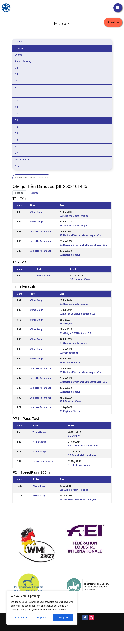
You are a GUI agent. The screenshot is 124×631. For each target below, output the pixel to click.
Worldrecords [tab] (22, 159)
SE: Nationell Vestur (80, 279)
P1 (16, 94)
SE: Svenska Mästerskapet (73, 215)
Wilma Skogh (36, 212)
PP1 (17, 114)
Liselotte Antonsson (41, 231)
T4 (16, 140)
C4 (16, 68)
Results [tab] (19, 193)
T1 (16, 120)
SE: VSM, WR (65, 323)
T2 (16, 127)
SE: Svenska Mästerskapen (73, 225)
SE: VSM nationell (68, 352)
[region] (42, 608)
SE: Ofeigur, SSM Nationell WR (75, 333)
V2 (16, 153)
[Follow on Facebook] (85, 617)
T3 (16, 133)
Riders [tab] (18, 41)
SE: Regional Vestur (69, 255)
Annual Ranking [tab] (23, 61)
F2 (16, 87)
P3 (16, 107)
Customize (21, 617)
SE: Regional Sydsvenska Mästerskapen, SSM (83, 245)
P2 (16, 100)
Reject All (42, 617)
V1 (16, 146)
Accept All (63, 617)
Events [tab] (18, 55)
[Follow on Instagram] (91, 617)
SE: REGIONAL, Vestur (70, 401)
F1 (16, 81)
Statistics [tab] (20, 166)
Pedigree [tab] (33, 193)
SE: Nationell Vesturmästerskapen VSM (80, 235)
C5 (16, 74)
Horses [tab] (19, 48)
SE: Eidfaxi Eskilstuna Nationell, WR (77, 314)
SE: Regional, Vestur (70, 411)
